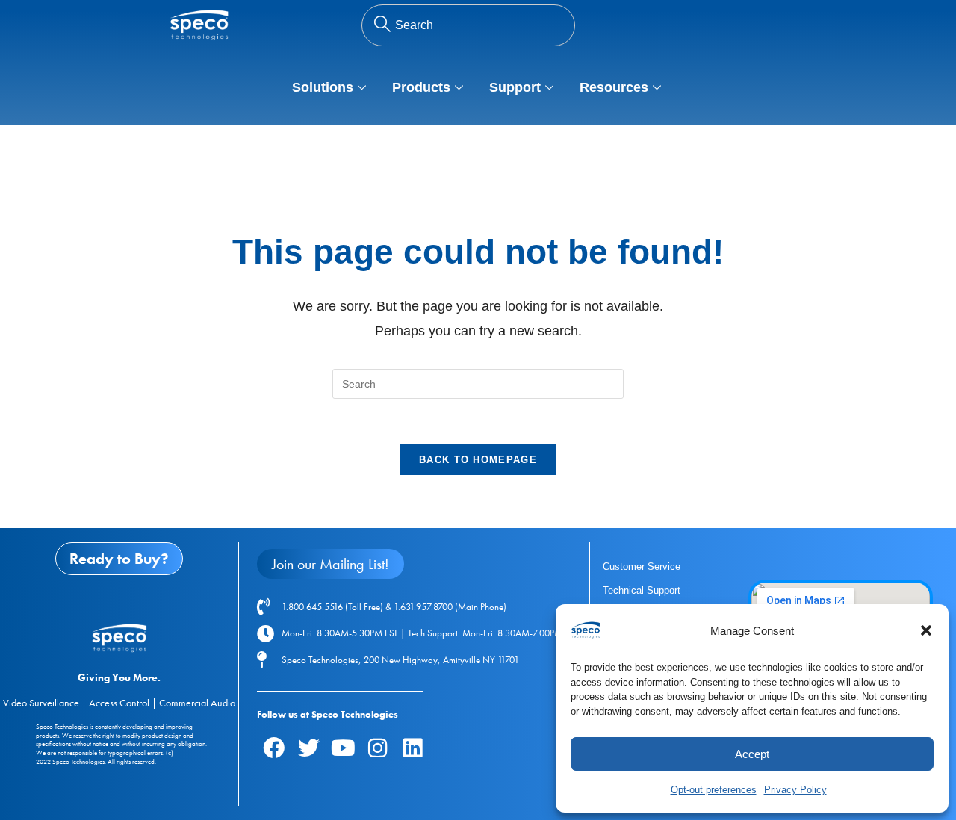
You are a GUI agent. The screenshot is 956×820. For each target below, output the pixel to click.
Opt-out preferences (714, 789)
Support (515, 87)
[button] (926, 630)
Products (421, 87)
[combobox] (468, 25)
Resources (614, 87)
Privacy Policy (795, 789)
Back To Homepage (478, 459)
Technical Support (641, 590)
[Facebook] (274, 747)
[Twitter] (308, 747)
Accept (752, 754)
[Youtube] (343, 747)
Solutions (322, 87)
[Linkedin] (412, 747)
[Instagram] (378, 747)
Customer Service (641, 566)
